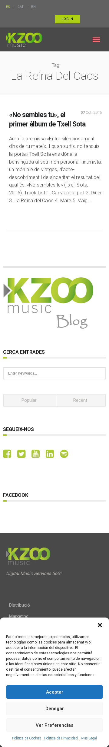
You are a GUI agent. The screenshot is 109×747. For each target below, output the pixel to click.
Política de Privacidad (61, 738)
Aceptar (54, 692)
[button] (100, 625)
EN (33, 6)
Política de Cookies (26, 738)
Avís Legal (89, 738)
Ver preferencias (54, 725)
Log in (67, 19)
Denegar (54, 708)
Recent (80, 400)
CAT (21, 6)
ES (8, 6)
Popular (29, 400)
